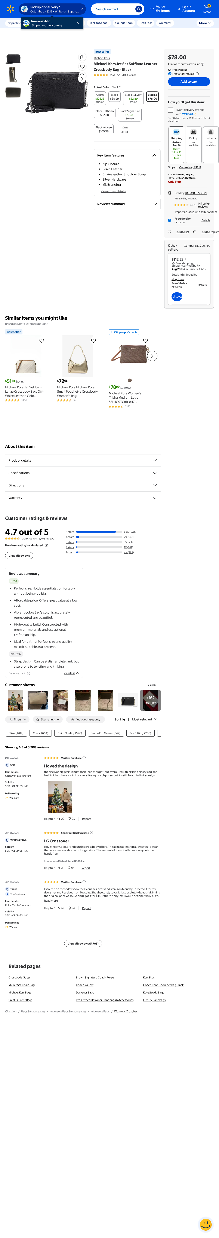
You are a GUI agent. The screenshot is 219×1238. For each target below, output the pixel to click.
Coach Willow (84, 985)
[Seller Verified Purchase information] (91, 832)
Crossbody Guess (20, 977)
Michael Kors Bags (20, 992)
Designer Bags (85, 992)
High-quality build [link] (27, 624)
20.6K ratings (129, 75)
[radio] (100, 98)
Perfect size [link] (22, 588)
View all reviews (19, 555)
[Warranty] (154, 497)
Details (205, 220)
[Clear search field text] (129, 9)
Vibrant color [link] (23, 612)
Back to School (98, 22)
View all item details (113, 191)
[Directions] (154, 485)
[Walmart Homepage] (10, 9)
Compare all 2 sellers (197, 245)
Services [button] (43, 23)
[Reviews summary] (118, 75)
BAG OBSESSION (196, 193)
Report (86, 818)
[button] (160, 9)
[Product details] (154, 460)
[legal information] (202, 64)
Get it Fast (145, 22)
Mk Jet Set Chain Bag (22, 985)
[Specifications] (154, 472)
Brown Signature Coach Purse (95, 977)
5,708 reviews (46, 538)
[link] (150, 700)
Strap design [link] (23, 661)
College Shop (124, 22)
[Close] (79, 23)
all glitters (178, 279)
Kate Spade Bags (153, 992)
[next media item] (82, 79)
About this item (20, 446)
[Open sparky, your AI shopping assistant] (205, 1224)
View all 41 (124, 129)
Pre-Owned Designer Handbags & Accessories (104, 1000)
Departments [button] (16, 23)
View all (152, 685)
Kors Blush (149, 977)
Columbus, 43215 (190, 167)
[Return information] (196, 74)
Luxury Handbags (154, 1000)
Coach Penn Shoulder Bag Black (163, 985)
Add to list (182, 232)
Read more (51, 900)
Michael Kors (102, 58)
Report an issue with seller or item (196, 212)
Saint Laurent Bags (20, 1000)
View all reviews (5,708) (83, 943)
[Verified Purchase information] (84, 757)
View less (69, 673)
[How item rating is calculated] (46, 545)
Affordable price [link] (26, 600)
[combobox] (117, 9)
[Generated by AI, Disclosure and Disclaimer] (28, 673)
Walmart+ (165, 22)
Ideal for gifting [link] (25, 642)
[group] (115, 75)
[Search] (138, 9)
